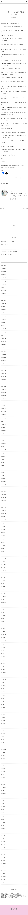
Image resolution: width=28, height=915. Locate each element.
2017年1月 (3, 631)
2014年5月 (3, 733)
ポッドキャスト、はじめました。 (8, 241)
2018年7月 (3, 574)
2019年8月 (3, 532)
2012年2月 (3, 819)
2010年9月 (3, 873)
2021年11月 (3, 446)
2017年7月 (3, 612)
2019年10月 (3, 526)
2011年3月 (3, 854)
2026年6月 (3, 271)
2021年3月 (3, 472)
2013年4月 (3, 774)
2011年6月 (3, 844)
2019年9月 (3, 529)
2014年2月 (3, 742)
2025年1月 (3, 325)
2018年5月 (3, 580)
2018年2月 (3, 590)
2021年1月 (3, 478)
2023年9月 (3, 376)
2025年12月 (3, 290)
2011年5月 (3, 847)
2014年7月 (3, 726)
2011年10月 (3, 832)
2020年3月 (3, 510)
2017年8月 (3, 609)
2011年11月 (3, 828)
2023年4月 (3, 392)
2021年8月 (3, 456)
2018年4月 (3, 583)
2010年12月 (3, 863)
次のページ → (25, 208)
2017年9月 (3, 605)
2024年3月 (3, 357)
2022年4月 (3, 430)
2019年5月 (3, 542)
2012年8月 (3, 800)
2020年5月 (3, 504)
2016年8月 (3, 647)
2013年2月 (3, 781)
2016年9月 (3, 644)
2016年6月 (3, 653)
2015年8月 (3, 685)
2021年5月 (3, 465)
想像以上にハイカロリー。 (6, 244)
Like (10, 177)
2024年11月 (3, 332)
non (4, 183)
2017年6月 (3, 615)
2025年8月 (3, 303)
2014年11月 (3, 714)
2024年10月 (3, 335)
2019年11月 (3, 523)
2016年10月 (3, 640)
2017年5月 (3, 618)
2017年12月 (3, 596)
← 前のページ (2, 208)
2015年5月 (3, 695)
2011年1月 (3, 860)
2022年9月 (3, 414)
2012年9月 (3, 796)
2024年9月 (3, 338)
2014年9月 (3, 720)
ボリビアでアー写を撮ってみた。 (8, 248)
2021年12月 (3, 443)
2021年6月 (3, 462)
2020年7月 (3, 497)
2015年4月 (3, 698)
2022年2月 (3, 437)
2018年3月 (3, 586)
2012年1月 (3, 822)
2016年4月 (3, 660)
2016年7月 (3, 650)
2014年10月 (3, 717)
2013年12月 (3, 749)
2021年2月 (3, 475)
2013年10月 (3, 755)
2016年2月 (3, 666)
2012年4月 (3, 812)
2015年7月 (3, 688)
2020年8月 (3, 494)
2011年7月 (3, 841)
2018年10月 (3, 564)
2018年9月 (3, 567)
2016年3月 (3, 663)
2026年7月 (3, 268)
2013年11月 (3, 752)
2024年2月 (3, 360)
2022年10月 (3, 411)
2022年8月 (3, 418)
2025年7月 (3, 306)
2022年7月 (3, 421)
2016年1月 (3, 669)
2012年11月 (3, 790)
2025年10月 (3, 297)
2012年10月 (3, 793)
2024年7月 (3, 344)
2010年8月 (3, 876)
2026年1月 (3, 287)
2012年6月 (3, 806)
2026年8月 (3, 265)
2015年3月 (3, 701)
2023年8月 (3, 379)
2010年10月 (3, 870)
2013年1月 (3, 784)
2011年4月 (3, 851)
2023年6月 (3, 386)
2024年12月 (3, 328)
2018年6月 (3, 577)
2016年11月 (3, 637)
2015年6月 (3, 691)
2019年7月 (3, 535)
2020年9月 (3, 491)
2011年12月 (3, 825)
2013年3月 (3, 777)
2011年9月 (3, 835)
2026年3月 (3, 281)
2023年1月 (3, 402)
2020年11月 (3, 484)
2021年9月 (3, 453)
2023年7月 (3, 383)
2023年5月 (3, 389)
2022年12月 (3, 405)
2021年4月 (3, 469)
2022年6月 (3, 424)
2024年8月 (3, 341)
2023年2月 (3, 398)
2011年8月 (3, 838)
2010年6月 (3, 882)
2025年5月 (3, 312)
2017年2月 (3, 628)
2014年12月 (3, 711)
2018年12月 (3, 558)
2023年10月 (3, 373)
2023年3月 (3, 395)
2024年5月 (3, 351)
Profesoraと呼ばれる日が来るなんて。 (9, 251)
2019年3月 (3, 548)
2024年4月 (3, 354)
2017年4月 (3, 621)
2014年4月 (3, 736)
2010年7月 (3, 879)
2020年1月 (3, 516)
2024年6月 (3, 348)
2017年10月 (3, 602)
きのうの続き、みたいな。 (6, 254)
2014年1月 (3, 746)
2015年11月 (3, 675)
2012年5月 (3, 809)
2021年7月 (3, 459)
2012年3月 (3, 816)
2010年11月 (3, 867)
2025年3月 (3, 319)
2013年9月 (3, 758)
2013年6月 (3, 768)
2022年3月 (3, 433)
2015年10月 (3, 679)
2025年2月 (3, 322)
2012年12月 (3, 787)
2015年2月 (3, 704)
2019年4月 (3, 545)
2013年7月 (3, 765)
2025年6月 (3, 309)
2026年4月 (3, 277)
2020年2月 (3, 513)
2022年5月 (3, 427)
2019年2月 (3, 551)
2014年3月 (3, 739)
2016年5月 (3, 656)
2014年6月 (3, 730)
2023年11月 (3, 370)
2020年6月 (3, 500)
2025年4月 (3, 316)
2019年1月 (3, 554)
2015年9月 (3, 682)
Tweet (18, 177)
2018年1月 (3, 593)
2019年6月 (3, 539)
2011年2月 (3, 857)
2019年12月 (3, 519)
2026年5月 (3, 274)
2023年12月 (3, 367)
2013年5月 (3, 771)
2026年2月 (3, 284)
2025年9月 (3, 300)
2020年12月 (3, 481)
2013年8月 (3, 761)
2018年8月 (3, 570)
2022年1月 (3, 440)
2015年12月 (3, 672)
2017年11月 (3, 599)
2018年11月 (3, 561)
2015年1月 (3, 707)
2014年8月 (3, 723)
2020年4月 (3, 507)
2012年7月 (3, 803)
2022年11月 (3, 408)
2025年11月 (3, 293)
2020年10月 (3, 488)
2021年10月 (3, 449)
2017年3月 (3, 625)
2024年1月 (3, 363)
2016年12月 (3, 634)
